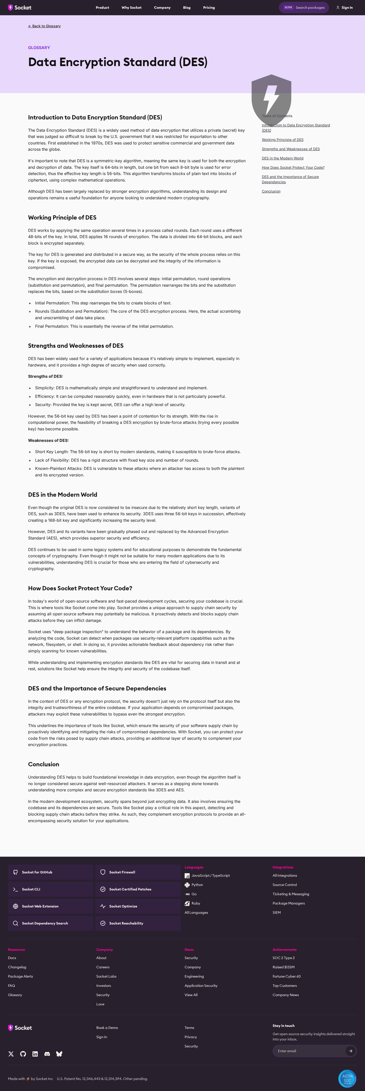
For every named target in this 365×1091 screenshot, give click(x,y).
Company (162, 7)
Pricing (209, 7)
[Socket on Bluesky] (59, 1054)
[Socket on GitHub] (23, 1054)
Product (102, 7)
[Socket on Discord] (47, 1054)
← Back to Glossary (44, 26)
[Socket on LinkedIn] (35, 1054)
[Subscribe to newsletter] (351, 1051)
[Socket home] (20, 7)
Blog (187, 7)
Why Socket (131, 7)
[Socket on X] (11, 1054)
